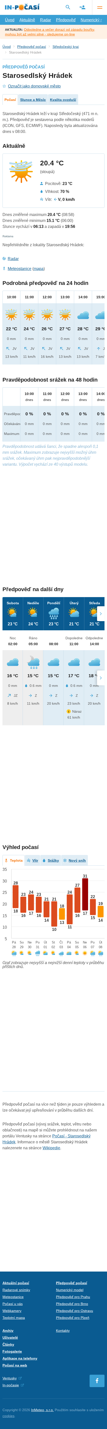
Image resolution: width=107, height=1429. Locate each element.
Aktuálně (27, 20)
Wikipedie (51, 1148)
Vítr (35, 860)
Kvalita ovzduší (63, 100)
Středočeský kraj (66, 47)
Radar (45, 20)
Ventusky (9, 1378)
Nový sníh (77, 860)
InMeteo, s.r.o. (42, 1410)
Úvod (9, 20)
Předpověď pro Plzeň (72, 1318)
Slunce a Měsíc (33, 100)
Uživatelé (10, 1337)
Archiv (7, 1331)
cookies (8, 1416)
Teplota (16, 860)
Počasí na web (14, 1365)
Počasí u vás (12, 1304)
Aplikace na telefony (19, 1358)
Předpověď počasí (31, 47)
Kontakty (63, 1331)
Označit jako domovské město (34, 86)
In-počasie (10, 1385)
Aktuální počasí (15, 1283)
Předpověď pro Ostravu (74, 1311)
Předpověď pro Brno (72, 1304)
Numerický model (69, 1290)
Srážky (53, 860)
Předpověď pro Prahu (73, 1297)
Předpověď (66, 20)
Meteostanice (19, 269)
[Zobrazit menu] (99, 7)
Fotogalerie (12, 1351)
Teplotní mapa (13, 1318)
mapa (39, 269)
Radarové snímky (16, 1290)
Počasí (10, 100)
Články (8, 1344)
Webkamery (11, 1311)
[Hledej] (68, 7)
